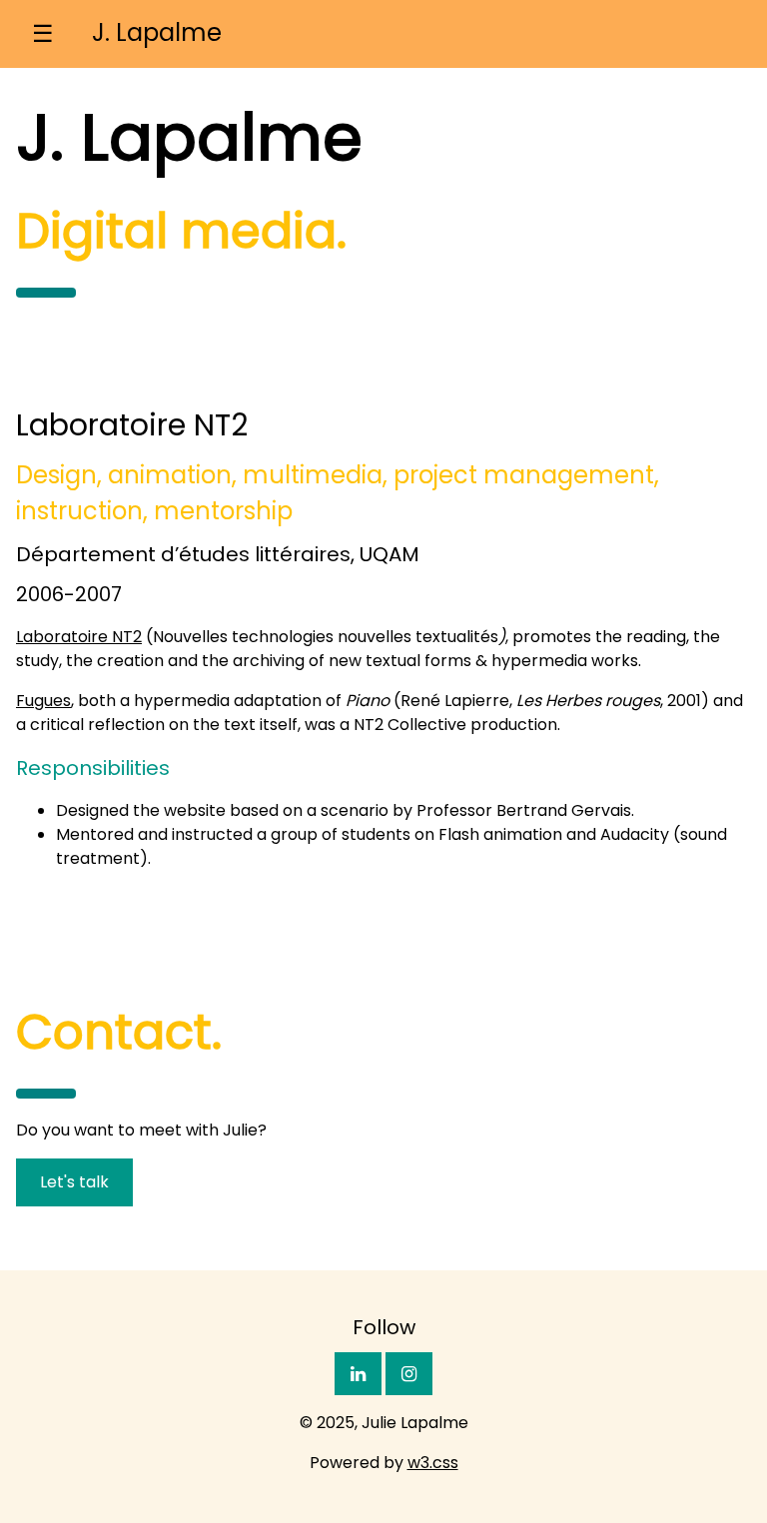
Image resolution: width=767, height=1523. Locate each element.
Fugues (43, 700)
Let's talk (74, 1181)
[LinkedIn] (358, 1373)
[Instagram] (408, 1373)
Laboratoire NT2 (79, 636)
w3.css (432, 1462)
